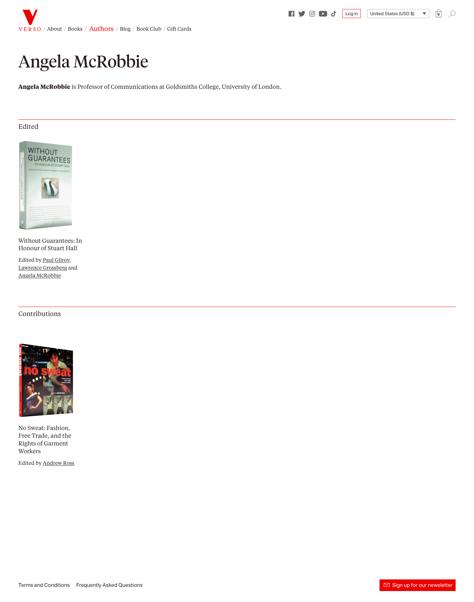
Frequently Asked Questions (109, 585)
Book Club (148, 28)
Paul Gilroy (56, 259)
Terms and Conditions (44, 585)
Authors (101, 28)
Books (75, 28)
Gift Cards (179, 28)
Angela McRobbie (39, 275)
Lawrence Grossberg (42, 267)
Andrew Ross (58, 462)
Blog (125, 28)
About (54, 28)
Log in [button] (351, 13)
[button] (439, 14)
